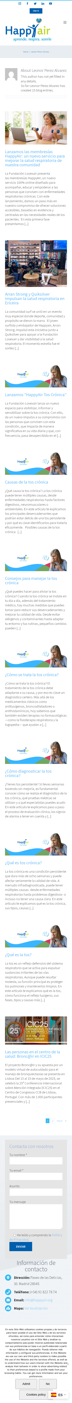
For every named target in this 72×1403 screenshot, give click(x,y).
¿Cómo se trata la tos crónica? (32, 674)
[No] (67, 1364)
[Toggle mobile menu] (65, 22)
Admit (26, 1384)
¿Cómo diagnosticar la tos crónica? (28, 773)
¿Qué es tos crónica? (23, 862)
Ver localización (36, 1308)
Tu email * (16, 1170)
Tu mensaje (17, 1201)
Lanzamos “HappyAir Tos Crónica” (35, 394)
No (48, 1384)
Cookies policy (36, 1394)
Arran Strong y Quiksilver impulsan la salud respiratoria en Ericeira (34, 298)
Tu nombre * (18, 1155)
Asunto (14, 1186)
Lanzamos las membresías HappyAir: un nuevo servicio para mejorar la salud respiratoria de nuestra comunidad (35, 158)
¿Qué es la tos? (18, 954)
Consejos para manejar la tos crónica (31, 580)
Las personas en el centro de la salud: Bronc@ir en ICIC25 (32, 1054)
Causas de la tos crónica (26, 482)
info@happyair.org (38, 1300)
